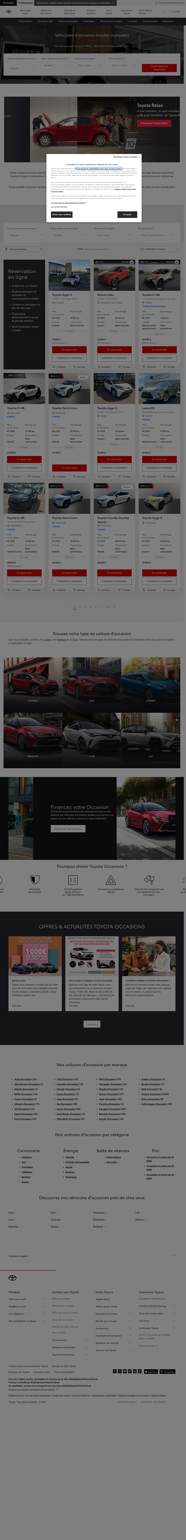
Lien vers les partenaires (59, 206)
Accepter (127, 214)
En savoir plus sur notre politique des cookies (68, 203)
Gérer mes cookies (61, 214)
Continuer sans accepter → (126, 157)
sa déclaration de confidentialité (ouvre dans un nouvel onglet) (98, 168)
